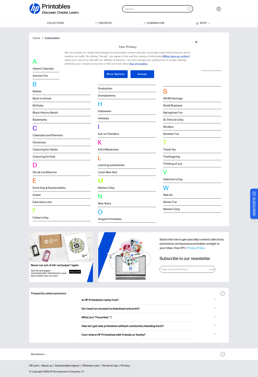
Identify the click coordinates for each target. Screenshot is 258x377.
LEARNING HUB (155, 22)
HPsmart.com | (92, 365)
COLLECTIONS (55, 22)
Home (36, 38)
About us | (48, 365)
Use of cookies (138, 63)
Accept (142, 74)
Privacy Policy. (196, 248)
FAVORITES (105, 22)
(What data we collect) (176, 56)
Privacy (125, 365)
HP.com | (35, 365)
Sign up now (75, 272)
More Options (116, 74)
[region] (130, 61)
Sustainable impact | (68, 365)
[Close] (196, 42)
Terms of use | (111, 365)
